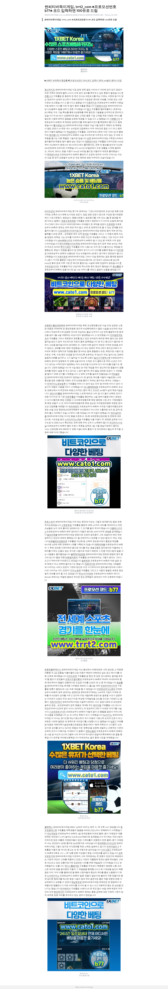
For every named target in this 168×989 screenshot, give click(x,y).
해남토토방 (76, 882)
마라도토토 (72, 676)
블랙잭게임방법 (78, 554)
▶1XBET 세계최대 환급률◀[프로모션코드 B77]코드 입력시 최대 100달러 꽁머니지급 (83, 80)
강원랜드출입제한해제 (55, 325)
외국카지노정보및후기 (57, 384)
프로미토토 (62, 256)
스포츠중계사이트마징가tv (70, 231)
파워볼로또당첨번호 (58, 541)
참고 (89, 109)
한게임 (86, 234)
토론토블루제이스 (53, 669)
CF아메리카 (65, 888)
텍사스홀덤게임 (72, 866)
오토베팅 (111, 224)
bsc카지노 (107, 715)
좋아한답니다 (59, 125)
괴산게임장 (52, 833)
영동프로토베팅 (68, 221)
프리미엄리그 (113, 846)
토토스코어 (50, 522)
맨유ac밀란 (91, 731)
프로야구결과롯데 (73, 679)
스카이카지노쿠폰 (73, 419)
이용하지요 (91, 102)
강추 (89, 138)
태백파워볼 (100, 544)
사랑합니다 (115, 119)
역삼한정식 (72, 132)
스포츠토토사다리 (57, 711)
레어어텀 (97, 705)
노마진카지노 (53, 875)
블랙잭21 (49, 827)
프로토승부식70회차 (106, 689)
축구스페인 (66, 247)
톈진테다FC (59, 892)
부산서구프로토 (86, 573)
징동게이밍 (90, 564)
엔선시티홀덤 (56, 393)
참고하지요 (50, 89)
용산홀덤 (117, 266)
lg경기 (113, 721)
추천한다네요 (53, 154)
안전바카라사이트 (109, 686)
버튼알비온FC (71, 557)
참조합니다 (54, 135)
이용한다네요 (101, 106)
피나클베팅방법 (91, 387)
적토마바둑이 (56, 702)
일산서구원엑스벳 (102, 358)
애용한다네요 (91, 141)
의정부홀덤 (70, 397)
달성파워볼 (52, 535)
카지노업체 (75, 570)
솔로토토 (86, 560)
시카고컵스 (106, 849)
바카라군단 (50, 211)
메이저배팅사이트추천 (69, 243)
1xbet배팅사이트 (64, 240)
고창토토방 (66, 525)
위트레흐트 (74, 406)
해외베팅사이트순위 (107, 843)
